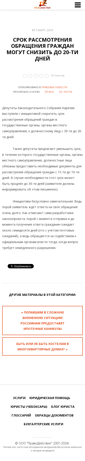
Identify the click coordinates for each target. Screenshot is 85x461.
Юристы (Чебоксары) (29, 406)
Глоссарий (21, 415)
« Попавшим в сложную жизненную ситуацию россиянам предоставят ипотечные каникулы (42, 320)
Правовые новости (54, 87)
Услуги (19, 398)
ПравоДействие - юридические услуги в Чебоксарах (42, 5)
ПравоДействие (39, 443)
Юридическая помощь (49, 398)
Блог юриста (63, 406)
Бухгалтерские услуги (43, 424)
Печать (49, 91)
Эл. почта (65, 91)
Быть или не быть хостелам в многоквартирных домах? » (42, 346)
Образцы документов (54, 415)
